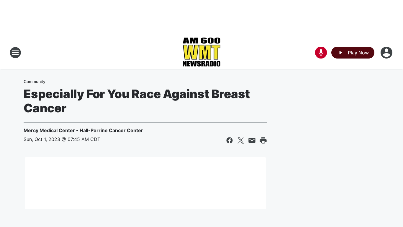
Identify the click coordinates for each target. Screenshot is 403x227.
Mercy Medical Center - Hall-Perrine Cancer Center (83, 130)
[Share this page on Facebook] (229, 140)
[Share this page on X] (241, 140)
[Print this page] (263, 140)
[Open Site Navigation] (15, 53)
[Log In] (387, 53)
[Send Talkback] (321, 53)
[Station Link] (201, 52)
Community (34, 81)
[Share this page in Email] (252, 140)
